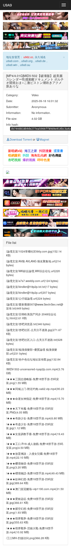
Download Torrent (21, 139)
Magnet (44, 139)
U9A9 (7, 4)
